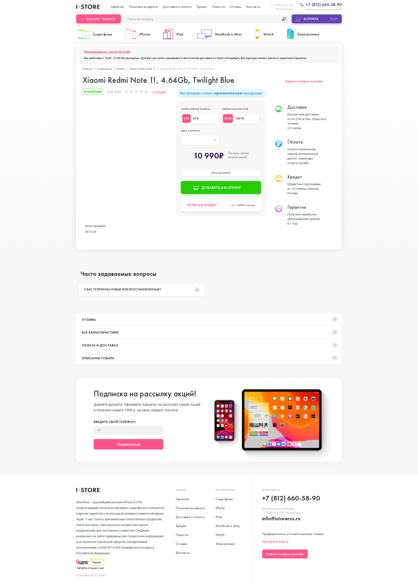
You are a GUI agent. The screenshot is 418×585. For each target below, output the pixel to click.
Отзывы (235, 6)
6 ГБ (196, 118)
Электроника (225, 543)
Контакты (253, 6)
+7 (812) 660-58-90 (323, 4)
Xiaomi (120, 68)
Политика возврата (143, 6)
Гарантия (117, 6)
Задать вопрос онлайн (304, 81)
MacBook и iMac (228, 526)
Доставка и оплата (177, 6)
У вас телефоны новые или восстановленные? (122, 289)
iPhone (220, 508)
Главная (88, 68)
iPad (219, 517)
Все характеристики (100, 332)
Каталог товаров (100, 19)
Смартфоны (104, 68)
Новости (218, 6)
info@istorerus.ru (281, 518)
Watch (220, 534)
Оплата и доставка (100, 345)
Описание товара (98, 358)
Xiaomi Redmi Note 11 (142, 68)
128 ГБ (239, 118)
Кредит (202, 6)
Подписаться (128, 444)
